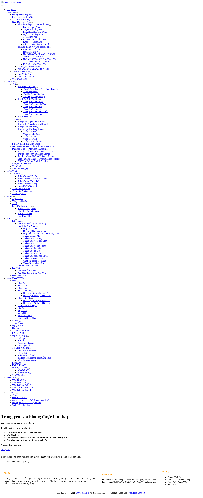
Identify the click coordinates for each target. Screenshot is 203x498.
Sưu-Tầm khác (18, 375)
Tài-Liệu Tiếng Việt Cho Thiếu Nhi (33, 47)
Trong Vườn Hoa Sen (32, 106)
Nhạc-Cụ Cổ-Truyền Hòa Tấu (36, 293)
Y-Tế (14, 203)
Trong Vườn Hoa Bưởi (33, 101)
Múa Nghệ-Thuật (19, 368)
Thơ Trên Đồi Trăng (26, 86)
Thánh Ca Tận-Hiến (32, 248)
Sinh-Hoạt (11, 392)
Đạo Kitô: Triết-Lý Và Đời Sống (32, 223)
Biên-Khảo (11, 378)
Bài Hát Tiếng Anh (31, 27)
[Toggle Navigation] (2, 5)
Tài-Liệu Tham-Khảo (27, 360)
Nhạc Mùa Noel (30, 228)
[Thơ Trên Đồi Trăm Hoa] (40, 99)
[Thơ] (17, 84)
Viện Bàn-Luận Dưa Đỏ (22, 387)
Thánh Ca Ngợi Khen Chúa (35, 256)
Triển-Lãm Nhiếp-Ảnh (22, 191)
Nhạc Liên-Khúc (25, 315)
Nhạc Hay (22, 285)
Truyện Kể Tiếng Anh (32, 29)
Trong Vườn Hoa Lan (32, 114)
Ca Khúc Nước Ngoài (27, 305)
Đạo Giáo (11, 218)
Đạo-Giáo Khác (19, 276)
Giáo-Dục (11, 12)
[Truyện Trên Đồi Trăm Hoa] (43, 129)
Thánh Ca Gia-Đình (32, 253)
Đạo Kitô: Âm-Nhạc (27, 226)
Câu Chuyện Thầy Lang (28, 211)
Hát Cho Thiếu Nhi (31, 52)
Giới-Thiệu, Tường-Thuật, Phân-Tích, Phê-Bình (33, 146)
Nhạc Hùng (23, 288)
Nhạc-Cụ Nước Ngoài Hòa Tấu (37, 295)
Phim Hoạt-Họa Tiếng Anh (35, 32)
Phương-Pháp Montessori (29, 67)
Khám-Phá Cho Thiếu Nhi (34, 64)
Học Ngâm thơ (24, 74)
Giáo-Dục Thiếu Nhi (21, 22)
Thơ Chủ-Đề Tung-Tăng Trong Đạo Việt (41, 89)
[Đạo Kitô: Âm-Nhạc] (37, 226)
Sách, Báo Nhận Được (22, 405)
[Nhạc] (18, 281)
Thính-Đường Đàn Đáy (28, 176)
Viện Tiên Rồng (19, 380)
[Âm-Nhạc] (22, 174)
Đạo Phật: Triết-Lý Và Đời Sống (32, 273)
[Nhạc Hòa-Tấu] (32, 291)
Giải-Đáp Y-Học (25, 216)
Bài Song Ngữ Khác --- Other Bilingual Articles (39, 159)
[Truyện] (19, 119)
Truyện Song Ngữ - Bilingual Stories (34, 154)
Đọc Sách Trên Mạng (27, 350)
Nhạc (14, 280)
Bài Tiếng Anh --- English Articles (33, 161)
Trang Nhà (11, 9)
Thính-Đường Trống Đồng (29, 181)
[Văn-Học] (16, 82)
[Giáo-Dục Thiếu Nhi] (31, 22)
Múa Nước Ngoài (25, 373)
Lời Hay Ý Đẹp (19, 333)
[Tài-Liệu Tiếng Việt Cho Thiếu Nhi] (50, 47)
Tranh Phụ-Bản (19, 193)
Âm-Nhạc (16, 173)
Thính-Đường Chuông (27, 183)
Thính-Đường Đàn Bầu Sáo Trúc (32, 178)
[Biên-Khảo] (17, 378)
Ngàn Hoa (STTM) (15, 278)
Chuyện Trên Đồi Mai (21, 164)
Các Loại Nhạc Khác (27, 318)
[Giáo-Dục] (16, 12)
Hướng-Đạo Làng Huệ (22, 14)
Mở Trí (21, 340)
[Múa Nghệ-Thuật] (28, 368)
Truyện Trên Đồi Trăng (28, 126)
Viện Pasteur (17, 198)
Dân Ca (21, 308)
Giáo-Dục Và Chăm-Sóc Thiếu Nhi (33, 69)
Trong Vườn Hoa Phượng (34, 104)
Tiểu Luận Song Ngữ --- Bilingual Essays (36, 156)
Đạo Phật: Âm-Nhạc (27, 271)
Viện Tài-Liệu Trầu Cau (22, 385)
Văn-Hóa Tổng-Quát (21, 169)
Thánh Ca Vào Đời (31, 251)
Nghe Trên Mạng (19, 335)
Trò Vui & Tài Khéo (21, 330)
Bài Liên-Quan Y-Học (21, 206)
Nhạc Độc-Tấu (24, 298)
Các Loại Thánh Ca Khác (34, 261)
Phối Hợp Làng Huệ (137, 493)
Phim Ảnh (16, 363)
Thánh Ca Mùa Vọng (32, 238)
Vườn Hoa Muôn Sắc (32, 141)
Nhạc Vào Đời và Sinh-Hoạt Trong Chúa (41, 233)
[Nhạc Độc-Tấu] (32, 298)
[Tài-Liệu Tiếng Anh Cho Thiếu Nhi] (50, 25)
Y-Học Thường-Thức (27, 208)
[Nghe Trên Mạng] (28, 336)
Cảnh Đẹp (16, 320)
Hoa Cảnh (22, 353)
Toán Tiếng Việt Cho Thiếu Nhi (37, 62)
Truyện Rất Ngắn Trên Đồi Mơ (31, 121)
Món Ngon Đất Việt (26, 355)
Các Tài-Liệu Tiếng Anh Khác (36, 44)
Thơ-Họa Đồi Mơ (25, 116)
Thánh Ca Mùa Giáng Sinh (35, 241)
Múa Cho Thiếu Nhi (32, 49)
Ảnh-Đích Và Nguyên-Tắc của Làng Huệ (30, 400)
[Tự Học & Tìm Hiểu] (31, 72)
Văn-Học (11, 81)
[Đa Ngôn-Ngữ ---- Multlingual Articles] (47, 149)
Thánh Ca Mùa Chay (32, 243)
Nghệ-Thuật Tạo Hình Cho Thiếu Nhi (40, 54)
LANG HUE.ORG (82, 493)
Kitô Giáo (16, 221)
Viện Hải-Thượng (20, 201)
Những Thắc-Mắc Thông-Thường (27, 402)
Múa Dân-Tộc (24, 370)
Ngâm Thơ (22, 310)
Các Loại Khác (24, 345)
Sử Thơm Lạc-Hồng (21, 19)
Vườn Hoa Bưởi (30, 131)
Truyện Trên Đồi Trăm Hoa (30, 129)
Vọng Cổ (22, 313)
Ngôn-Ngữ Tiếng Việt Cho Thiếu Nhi (39, 59)
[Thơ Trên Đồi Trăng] (36, 87)
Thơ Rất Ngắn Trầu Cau (33, 94)
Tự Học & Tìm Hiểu (21, 71)
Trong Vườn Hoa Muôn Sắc (35, 111)
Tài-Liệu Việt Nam (20, 348)
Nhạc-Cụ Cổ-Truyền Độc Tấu (36, 300)
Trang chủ (5, 449)
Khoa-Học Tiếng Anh (32, 42)
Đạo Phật (16, 268)
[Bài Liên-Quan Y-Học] (32, 206)
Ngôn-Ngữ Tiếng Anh (33, 34)
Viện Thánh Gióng (20, 382)
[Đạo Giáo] (16, 219)
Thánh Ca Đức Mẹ (31, 236)
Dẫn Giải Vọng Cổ (26, 76)
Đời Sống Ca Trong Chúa (34, 231)
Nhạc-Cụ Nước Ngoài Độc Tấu (37, 303)
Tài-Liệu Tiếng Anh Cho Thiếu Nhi (33, 24)
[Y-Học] (14, 196)
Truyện (15, 119)
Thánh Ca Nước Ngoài (33, 258)
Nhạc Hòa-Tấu (24, 290)
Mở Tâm (21, 338)
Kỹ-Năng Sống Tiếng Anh (34, 39)
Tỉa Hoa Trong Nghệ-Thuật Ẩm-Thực (34, 358)
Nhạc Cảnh (23, 283)
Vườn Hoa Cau (30, 139)
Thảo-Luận (17, 166)
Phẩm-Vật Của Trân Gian (23, 17)
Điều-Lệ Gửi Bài (19, 397)
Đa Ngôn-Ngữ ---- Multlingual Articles (29, 149)
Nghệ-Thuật (12, 171)
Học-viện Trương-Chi (27, 186)
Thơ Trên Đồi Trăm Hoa (28, 99)
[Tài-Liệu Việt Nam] (30, 348)
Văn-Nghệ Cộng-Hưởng (34, 96)
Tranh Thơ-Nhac (30, 91)
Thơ (14, 84)
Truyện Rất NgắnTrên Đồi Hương (33, 124)
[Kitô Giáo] (22, 221)
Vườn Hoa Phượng (31, 134)
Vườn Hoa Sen (29, 136)
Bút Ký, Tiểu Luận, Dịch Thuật (26, 144)
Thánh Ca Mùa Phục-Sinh (34, 246)
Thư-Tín (16, 395)
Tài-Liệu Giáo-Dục (20, 79)
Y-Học (10, 196)
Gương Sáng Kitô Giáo (28, 266)
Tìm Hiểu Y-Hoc (25, 213)
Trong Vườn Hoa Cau (33, 109)
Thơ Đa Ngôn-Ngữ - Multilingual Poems (35, 151)
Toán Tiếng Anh (30, 37)
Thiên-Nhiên (17, 323)
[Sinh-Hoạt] (17, 393)
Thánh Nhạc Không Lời (33, 263)
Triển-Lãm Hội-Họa (21, 188)
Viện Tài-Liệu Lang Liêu (23, 390)
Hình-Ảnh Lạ (18, 328)
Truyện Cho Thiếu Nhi (33, 57)
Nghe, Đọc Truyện (26, 343)
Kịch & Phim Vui (19, 365)
